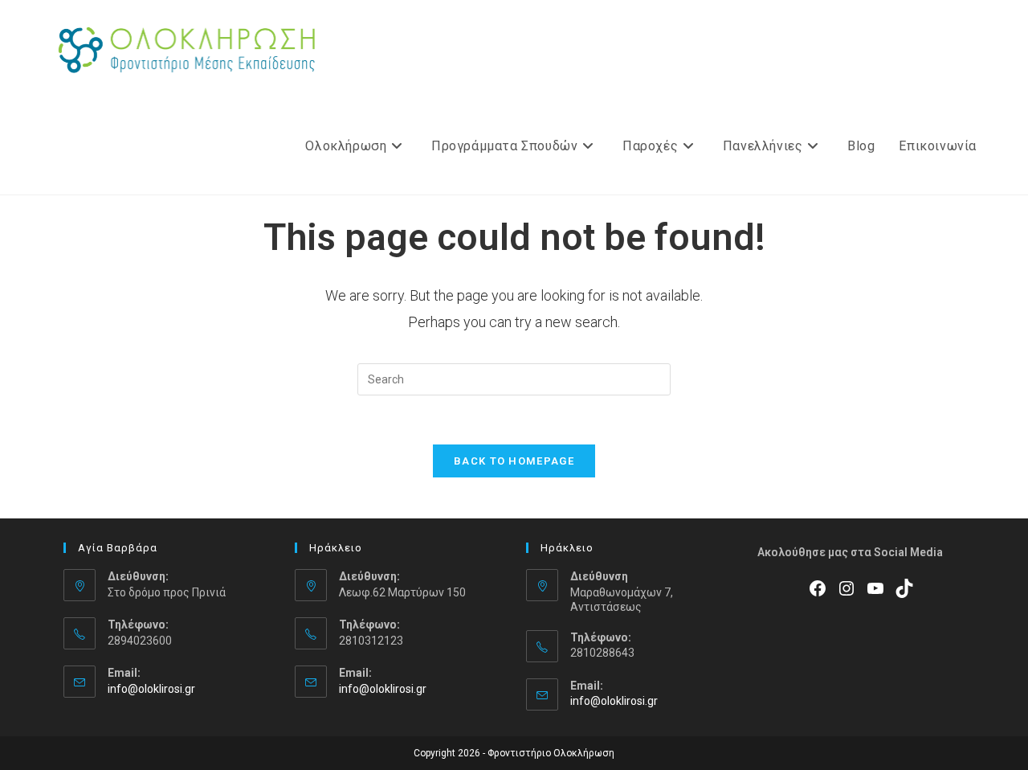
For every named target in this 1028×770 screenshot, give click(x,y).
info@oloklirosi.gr (151, 688)
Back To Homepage (514, 461)
